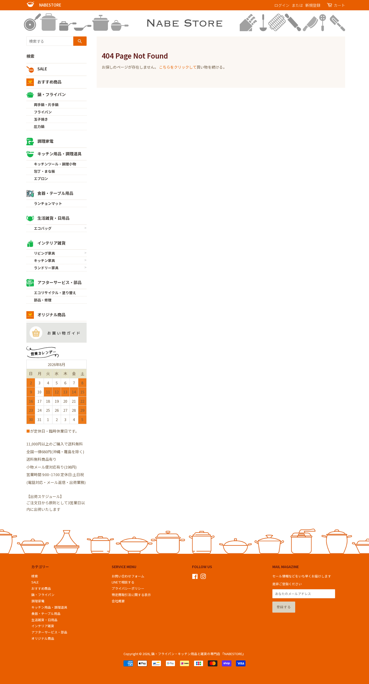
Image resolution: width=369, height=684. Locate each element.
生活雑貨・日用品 (53, 218)
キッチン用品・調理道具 (59, 154)
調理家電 (44, 141)
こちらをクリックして (178, 67)
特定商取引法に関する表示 (131, 594)
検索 (30, 56)
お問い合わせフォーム (128, 576)
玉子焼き (41, 119)
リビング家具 (44, 253)
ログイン (281, 5)
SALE (41, 69)
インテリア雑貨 (51, 243)
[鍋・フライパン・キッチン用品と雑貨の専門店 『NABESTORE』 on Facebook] (195, 577)
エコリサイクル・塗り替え (55, 292)
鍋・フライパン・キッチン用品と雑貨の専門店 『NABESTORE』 (198, 653)
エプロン (41, 178)
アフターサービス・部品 (59, 282)
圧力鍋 (39, 126)
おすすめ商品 (49, 82)
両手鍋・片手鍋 (46, 104)
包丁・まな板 (44, 171)
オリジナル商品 (51, 314)
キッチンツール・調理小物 (55, 163)
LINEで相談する (123, 582)
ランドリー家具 (46, 267)
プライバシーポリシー (128, 588)
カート (339, 5)
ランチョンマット (48, 203)
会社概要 (118, 601)
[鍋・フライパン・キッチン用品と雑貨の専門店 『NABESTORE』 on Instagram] (203, 577)
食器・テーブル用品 (54, 193)
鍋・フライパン (51, 94)
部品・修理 (42, 299)
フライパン (43, 111)
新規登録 (312, 5)
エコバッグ (42, 228)
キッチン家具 (44, 260)
